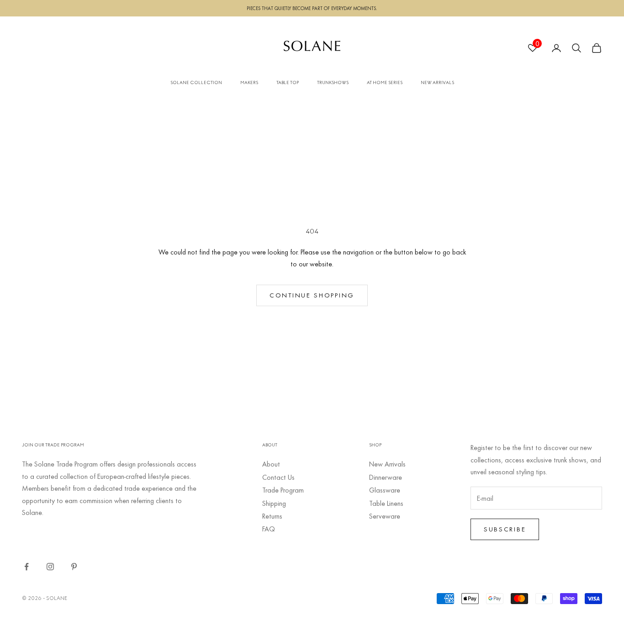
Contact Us (278, 477)
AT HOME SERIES (384, 82)
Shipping (274, 503)
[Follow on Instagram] (50, 566)
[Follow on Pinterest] (74, 566)
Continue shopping (312, 295)
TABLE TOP (287, 82)
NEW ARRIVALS (437, 82)
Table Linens (386, 503)
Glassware (384, 489)
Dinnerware (385, 477)
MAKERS (249, 82)
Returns (272, 515)
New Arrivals (387, 463)
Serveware (384, 515)
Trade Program (283, 489)
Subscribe (505, 529)
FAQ (268, 528)
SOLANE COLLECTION (196, 82)
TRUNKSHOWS (333, 82)
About (271, 463)
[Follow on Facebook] (26, 566)
